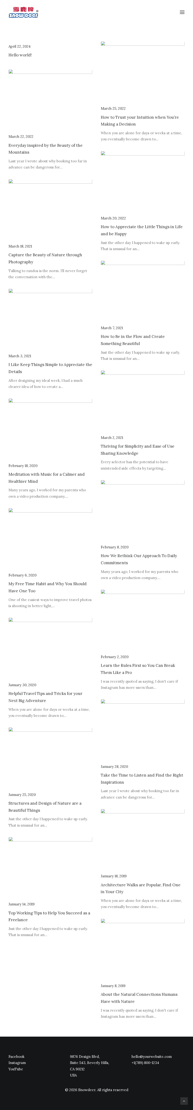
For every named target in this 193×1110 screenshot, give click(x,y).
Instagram (17, 1062)
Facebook (16, 1056)
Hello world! (20, 55)
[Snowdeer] (23, 12)
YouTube (15, 1069)
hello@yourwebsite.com (152, 1056)
